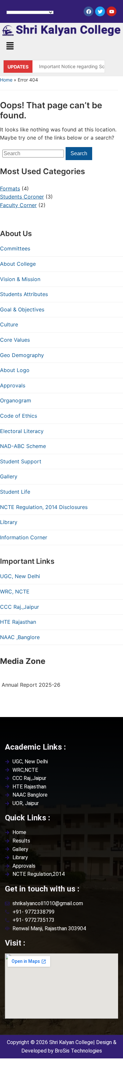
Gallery (8, 476)
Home (6, 79)
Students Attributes (24, 294)
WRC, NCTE (15, 591)
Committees (15, 248)
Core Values (15, 340)
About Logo (15, 370)
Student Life (15, 491)
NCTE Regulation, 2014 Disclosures (44, 507)
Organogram (15, 400)
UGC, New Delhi (20, 576)
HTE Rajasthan (18, 622)
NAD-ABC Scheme (23, 446)
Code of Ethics (18, 415)
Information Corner (23, 537)
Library (8, 522)
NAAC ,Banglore (20, 637)
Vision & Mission (20, 279)
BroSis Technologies (78, 1051)
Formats (10, 188)
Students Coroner (22, 196)
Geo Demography (22, 355)
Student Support (20, 461)
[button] (9, 46)
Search (79, 153)
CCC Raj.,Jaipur (19, 607)
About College (18, 264)
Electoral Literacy (22, 431)
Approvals (12, 385)
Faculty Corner (18, 205)
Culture (9, 324)
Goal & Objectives (22, 309)
